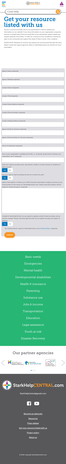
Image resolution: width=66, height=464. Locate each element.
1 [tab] (31, 370)
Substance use (33, 297)
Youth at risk (33, 331)
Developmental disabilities (33, 277)
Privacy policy (33, 433)
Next (63, 363)
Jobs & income (33, 304)
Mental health (33, 270)
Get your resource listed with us (33, 428)
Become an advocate (33, 414)
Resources (33, 419)
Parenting (33, 290)
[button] (58, 12)
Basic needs (33, 256)
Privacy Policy (45, 228)
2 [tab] (33, 370)
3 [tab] (34, 370)
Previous (3, 363)
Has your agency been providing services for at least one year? (23, 174)
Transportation (33, 311)
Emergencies (33, 263)
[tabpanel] (15, 363)
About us (33, 437)
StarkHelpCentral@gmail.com (33, 393)
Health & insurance (33, 284)
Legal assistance (33, 324)
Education (33, 318)
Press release (33, 423)
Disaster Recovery (33, 338)
